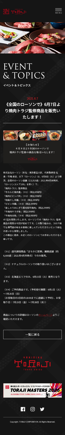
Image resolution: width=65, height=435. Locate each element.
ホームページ (45, 314)
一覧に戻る (32, 334)
